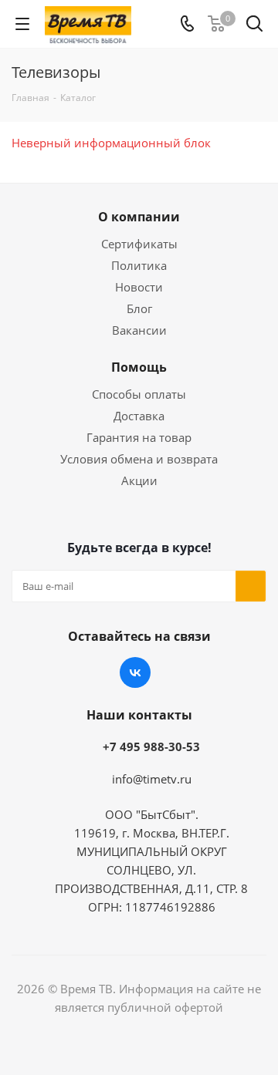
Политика (139, 265)
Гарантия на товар (139, 437)
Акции (139, 480)
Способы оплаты (139, 394)
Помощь (139, 367)
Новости (139, 287)
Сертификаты (139, 243)
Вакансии (139, 330)
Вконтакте (135, 672)
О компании (139, 216)
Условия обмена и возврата (139, 459)
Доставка (139, 415)
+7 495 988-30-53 (151, 746)
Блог (139, 308)
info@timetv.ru (152, 779)
